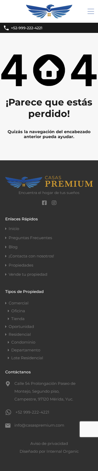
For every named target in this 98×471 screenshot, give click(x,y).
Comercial (18, 303)
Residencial (20, 334)
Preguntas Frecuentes (30, 238)
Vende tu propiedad (28, 274)
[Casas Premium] (49, 16)
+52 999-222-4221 (32, 412)
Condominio (23, 342)
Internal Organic (63, 451)
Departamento (25, 350)
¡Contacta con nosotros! (31, 256)
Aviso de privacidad (49, 443)
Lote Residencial (27, 357)
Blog (13, 247)
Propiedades (21, 265)
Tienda (18, 318)
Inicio (14, 229)
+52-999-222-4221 (26, 28)
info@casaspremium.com (39, 425)
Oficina (18, 310)
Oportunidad (21, 326)
